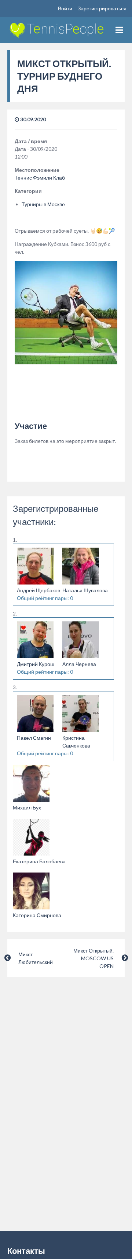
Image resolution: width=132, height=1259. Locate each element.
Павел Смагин (34, 738)
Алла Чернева (79, 664)
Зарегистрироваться (102, 8)
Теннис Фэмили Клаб (40, 177)
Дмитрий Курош (35, 664)
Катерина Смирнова (37, 915)
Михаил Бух (27, 807)
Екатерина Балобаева (39, 861)
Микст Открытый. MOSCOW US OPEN (93, 958)
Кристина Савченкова (76, 742)
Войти (65, 8)
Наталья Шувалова (85, 590)
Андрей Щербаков (38, 590)
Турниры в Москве (43, 204)
